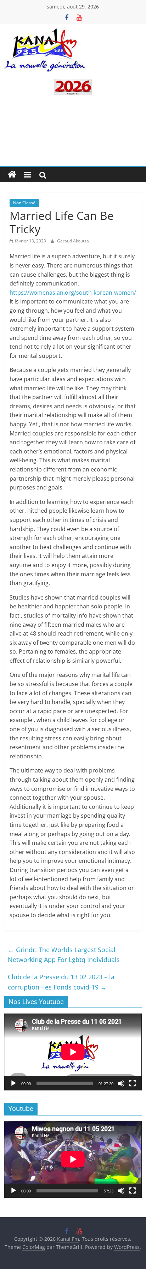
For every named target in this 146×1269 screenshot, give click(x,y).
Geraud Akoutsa (73, 241)
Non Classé (24, 203)
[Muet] (121, 1083)
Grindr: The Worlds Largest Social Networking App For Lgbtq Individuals (64, 954)
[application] (72, 1052)
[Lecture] (13, 1083)
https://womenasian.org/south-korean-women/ (73, 292)
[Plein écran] (132, 1083)
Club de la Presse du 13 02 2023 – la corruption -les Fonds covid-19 (61, 982)
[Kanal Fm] (12, 174)
